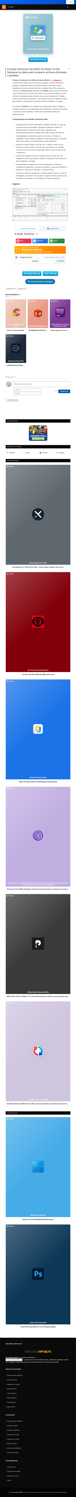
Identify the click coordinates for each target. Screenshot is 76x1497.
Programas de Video (13, 1439)
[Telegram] (7, 98)
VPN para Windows (13, 1452)
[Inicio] (4, 7)
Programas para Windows (15, 1375)
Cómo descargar (12, 1380)
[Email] (7, 94)
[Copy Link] (7, 115)
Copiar (61, 261)
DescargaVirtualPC (18, 1492)
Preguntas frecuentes (13, 1384)
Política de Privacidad (13, 1471)
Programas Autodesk (13, 1430)
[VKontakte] (7, 106)
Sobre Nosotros (11, 1393)
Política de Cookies (13, 1476)
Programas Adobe (12, 1425)
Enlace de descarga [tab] (28, 228)
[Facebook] (7, 81)
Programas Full (10, 288)
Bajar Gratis (49, 273)
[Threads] (7, 111)
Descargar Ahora (37, 59)
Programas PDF (12, 1443)
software (56, 80)
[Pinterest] (7, 90)
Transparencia (11, 1402)
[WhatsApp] (7, 102)
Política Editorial (11, 1398)
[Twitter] (7, 85)
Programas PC (21, 288)
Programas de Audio (13, 1434)
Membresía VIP (11, 1389)
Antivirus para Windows (14, 1448)
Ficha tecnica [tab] (54, 228)
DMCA (9, 1480)
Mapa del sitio (11, 1407)
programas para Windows (14, 1360)
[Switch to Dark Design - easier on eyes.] (68, 7)
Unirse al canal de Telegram (42, 281)
